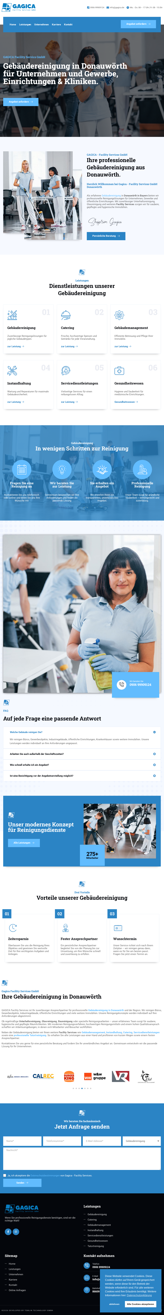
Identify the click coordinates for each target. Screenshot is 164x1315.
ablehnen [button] (114, 1304)
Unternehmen (41, 24)
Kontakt (68, 24)
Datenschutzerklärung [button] (139, 1295)
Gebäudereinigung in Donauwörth (106, 1010)
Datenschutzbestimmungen (45, 1175)
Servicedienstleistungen (147, 1032)
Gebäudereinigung (111, 195)
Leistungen (25, 24)
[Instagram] (16, 1232)
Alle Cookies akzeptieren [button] (140, 1304)
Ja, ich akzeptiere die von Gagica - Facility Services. (50, 1175)
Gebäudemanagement (93, 1032)
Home (13, 24)
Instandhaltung (114, 1032)
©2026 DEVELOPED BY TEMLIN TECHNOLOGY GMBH (27, 1310)
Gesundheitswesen (125, 402)
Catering (127, 1032)
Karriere (56, 24)
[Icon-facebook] (8, 1232)
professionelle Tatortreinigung (30, 1035)
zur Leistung (14, 346)
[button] (82, 732)
